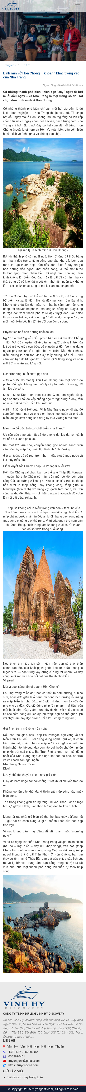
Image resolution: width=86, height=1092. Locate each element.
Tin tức (25, 65)
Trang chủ (9, 65)
